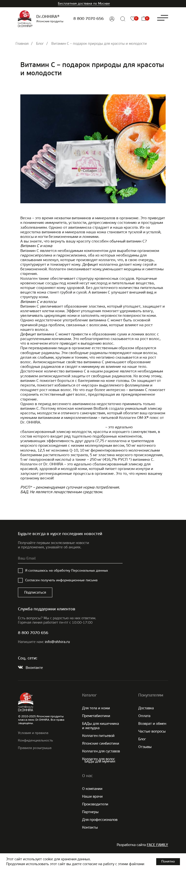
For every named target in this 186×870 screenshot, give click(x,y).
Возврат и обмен (152, 723)
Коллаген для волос (98, 759)
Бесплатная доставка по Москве (84, 3)
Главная (22, 43)
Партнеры (90, 812)
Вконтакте (34, 668)
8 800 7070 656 (88, 19)
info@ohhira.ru (57, 642)
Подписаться (35, 592)
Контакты (90, 827)
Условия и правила (33, 733)
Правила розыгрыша (35, 748)
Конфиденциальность (35, 740)
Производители (95, 804)
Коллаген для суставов (101, 751)
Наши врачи (92, 796)
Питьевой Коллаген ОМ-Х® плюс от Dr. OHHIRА (62, 427)
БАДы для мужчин (100, 761)
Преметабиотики (96, 716)
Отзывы (145, 747)
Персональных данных (89, 570)
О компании (92, 789)
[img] (111, 18)
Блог (40, 43)
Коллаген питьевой (98, 736)
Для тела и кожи (96, 708)
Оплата (144, 716)
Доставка (146, 708)
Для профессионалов (99, 819)
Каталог (89, 695)
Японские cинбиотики (100, 743)
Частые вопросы (152, 731)
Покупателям (150, 695)
